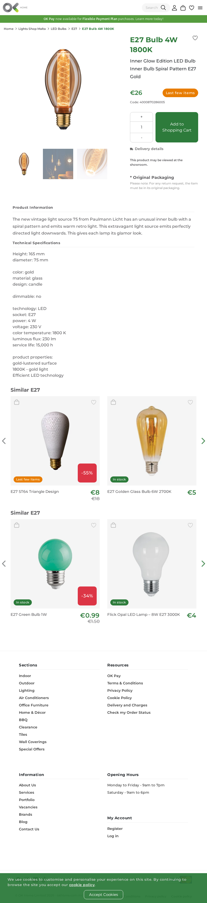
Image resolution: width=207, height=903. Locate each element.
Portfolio (27, 799)
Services (26, 792)
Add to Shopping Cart (177, 127)
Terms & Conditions (125, 683)
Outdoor (27, 683)
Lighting (27, 690)
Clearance (28, 727)
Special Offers (31, 749)
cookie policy (82, 885)
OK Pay (114, 676)
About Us (27, 785)
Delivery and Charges (127, 705)
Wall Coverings (32, 742)
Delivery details (149, 148)
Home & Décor (32, 712)
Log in (113, 836)
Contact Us (29, 829)
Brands (25, 814)
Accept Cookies (103, 894)
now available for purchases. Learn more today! (104, 19)
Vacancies (28, 807)
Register (115, 828)
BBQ (23, 720)
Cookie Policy (119, 698)
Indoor (25, 676)
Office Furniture (33, 705)
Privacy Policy (120, 690)
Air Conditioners (34, 698)
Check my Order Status (128, 712)
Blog (23, 822)
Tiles (23, 734)
